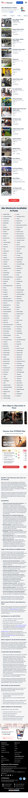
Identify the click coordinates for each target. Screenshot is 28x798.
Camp (4, 240)
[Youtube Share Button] (8, 775)
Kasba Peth (5, 274)
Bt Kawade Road (20, 236)
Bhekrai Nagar (6, 229)
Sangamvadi (19, 354)
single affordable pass (14, 609)
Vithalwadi (5, 389)
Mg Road (18, 307)
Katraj (18, 274)
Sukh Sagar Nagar (20, 372)
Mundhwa (5, 313)
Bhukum (5, 231)
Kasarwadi (19, 272)
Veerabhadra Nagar (7, 387)
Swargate (5, 374)
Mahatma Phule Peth (8, 300)
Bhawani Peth (20, 227)
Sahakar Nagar (20, 350)
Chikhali (18, 242)
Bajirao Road (19, 220)
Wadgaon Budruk (20, 389)
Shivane (5, 365)
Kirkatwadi (19, 285)
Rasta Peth (5, 346)
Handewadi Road (7, 268)
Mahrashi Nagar (20, 300)
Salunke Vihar (6, 354)
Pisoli (18, 335)
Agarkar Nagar (6, 214)
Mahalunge (19, 298)
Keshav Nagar (6, 279)
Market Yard (5, 307)
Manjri (18, 305)
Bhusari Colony (20, 231)
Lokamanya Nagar (20, 294)
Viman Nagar (19, 387)
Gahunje (5, 257)
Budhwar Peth (6, 238)
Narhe (18, 318)
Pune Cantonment (7, 339)
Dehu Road (19, 249)
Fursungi (18, 255)
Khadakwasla (19, 281)
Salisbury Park (19, 352)
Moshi (18, 309)
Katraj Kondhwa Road (8, 277)
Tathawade (19, 376)
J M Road (5, 270)
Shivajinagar (19, 363)
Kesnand (18, 279)
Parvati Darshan (6, 326)
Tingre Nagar (6, 380)
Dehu (4, 249)
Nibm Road (5, 322)
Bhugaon (19, 229)
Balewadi (19, 223)
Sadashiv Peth (6, 350)
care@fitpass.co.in (20, 771)
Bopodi (4, 236)
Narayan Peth (6, 318)
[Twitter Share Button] (3, 775)
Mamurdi (5, 303)
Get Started (20, 2)
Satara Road (19, 359)
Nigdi (18, 322)
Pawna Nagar (6, 331)
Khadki (4, 283)
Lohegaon (5, 294)
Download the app (10, 635)
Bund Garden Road (21, 238)
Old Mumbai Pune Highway (8, 324)
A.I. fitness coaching (21, 625)
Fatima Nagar (19, 253)
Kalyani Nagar (6, 272)
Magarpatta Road (7, 298)
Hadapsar (19, 266)
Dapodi (18, 244)
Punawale (19, 337)
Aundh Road (6, 220)
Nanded (18, 316)
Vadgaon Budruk (7, 385)
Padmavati (19, 324)
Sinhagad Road (20, 367)
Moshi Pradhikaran (7, 311)
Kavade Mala (19, 277)
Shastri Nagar (6, 363)
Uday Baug (19, 380)
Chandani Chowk (20, 240)
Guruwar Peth (6, 266)
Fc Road (5, 255)
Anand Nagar (6, 218)
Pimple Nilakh (19, 333)
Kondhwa (5, 290)
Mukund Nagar (20, 311)
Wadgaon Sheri (6, 391)
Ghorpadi (5, 261)
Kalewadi (18, 270)
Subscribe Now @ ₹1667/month (11, 466)
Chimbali (5, 244)
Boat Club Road (20, 233)
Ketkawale (5, 281)
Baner (4, 225)
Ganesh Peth (6, 259)
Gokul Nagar (19, 261)
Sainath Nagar (6, 352)
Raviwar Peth (6, 348)
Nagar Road (5, 316)
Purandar (5, 341)
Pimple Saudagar (7, 335)
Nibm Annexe (19, 320)
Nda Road (5, 320)
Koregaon (5, 292)
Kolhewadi (19, 287)
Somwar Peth (6, 370)
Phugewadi (19, 331)
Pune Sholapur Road (21, 339)
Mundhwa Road (20, 313)
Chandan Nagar (6, 242)
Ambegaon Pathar (21, 216)
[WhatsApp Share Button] (12, 775)
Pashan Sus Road (7, 328)
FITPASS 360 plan (5, 631)
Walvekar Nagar (6, 395)
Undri (4, 383)
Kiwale (4, 287)
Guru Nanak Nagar (20, 264)
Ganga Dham (19, 259)
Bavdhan (5, 227)
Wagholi (18, 391)
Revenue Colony (20, 348)
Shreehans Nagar (20, 365)
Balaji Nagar (5, 223)
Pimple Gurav (6, 333)
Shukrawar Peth (6, 367)
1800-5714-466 (10, 771)
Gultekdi (5, 264)
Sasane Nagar (6, 359)
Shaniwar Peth (6, 361)
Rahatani (19, 341)
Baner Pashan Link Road (22, 225)
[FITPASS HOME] (7, 3)
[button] (4, 16)
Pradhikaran (5, 337)
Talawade (19, 374)
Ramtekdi (5, 344)
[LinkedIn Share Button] (10, 775)
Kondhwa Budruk (20, 290)
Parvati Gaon (19, 326)
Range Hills (19, 344)
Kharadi (18, 283)
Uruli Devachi (19, 383)
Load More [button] (14, 200)
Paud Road (19, 328)
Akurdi (18, 214)
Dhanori (18, 251)
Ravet (18, 346)
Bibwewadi (5, 233)
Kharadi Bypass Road (7, 285)
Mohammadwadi (7, 309)
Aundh (18, 218)
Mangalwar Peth (6, 305)
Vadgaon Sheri (20, 385)
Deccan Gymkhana (21, 246)
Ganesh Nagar (20, 257)
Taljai (4, 376)
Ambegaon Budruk (7, 216)
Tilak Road (19, 378)
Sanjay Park (19, 357)
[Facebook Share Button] (1, 775)
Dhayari (5, 253)
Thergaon (5, 378)
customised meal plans (20, 626)
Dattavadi (5, 246)
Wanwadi (19, 395)
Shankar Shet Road (21, 361)
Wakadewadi (19, 393)
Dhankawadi (6, 251)
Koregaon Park (20, 292)
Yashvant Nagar (6, 398)
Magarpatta (19, 296)
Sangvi (4, 357)
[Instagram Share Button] (6, 775)
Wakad (4, 393)
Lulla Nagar (5, 296)
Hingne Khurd (19, 268)
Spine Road (5, 372)
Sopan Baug (19, 370)
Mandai (18, 303)
